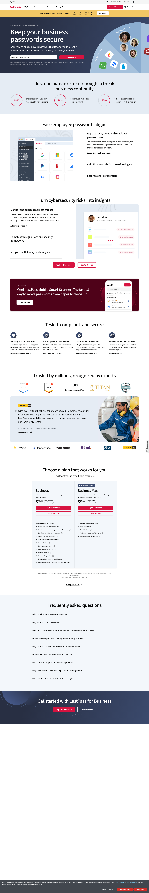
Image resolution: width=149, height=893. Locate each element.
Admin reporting (17, 225)
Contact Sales (42, 574)
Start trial (71, 57)
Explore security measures (19, 353)
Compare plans (72, 584)
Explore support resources (85, 353)
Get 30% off (103, 13)
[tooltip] (59, 526)
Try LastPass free (63, 265)
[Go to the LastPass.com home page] (15, 7)
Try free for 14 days (53, 508)
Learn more (25, 302)
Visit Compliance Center (52, 353)
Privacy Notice (78, 62)
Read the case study (25, 432)
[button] (113, 133)
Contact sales (87, 265)
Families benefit (115, 353)
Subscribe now (53, 513)
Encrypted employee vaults (99, 153)
